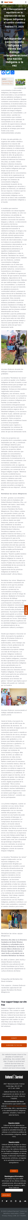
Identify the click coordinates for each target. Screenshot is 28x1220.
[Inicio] (8, 2)
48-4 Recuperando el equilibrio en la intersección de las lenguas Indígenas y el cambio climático (14, 16)
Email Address (14, 1187)
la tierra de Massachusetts (16, 1106)
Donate (14, 1038)
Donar (14, 1171)
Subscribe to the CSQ (14, 1045)
